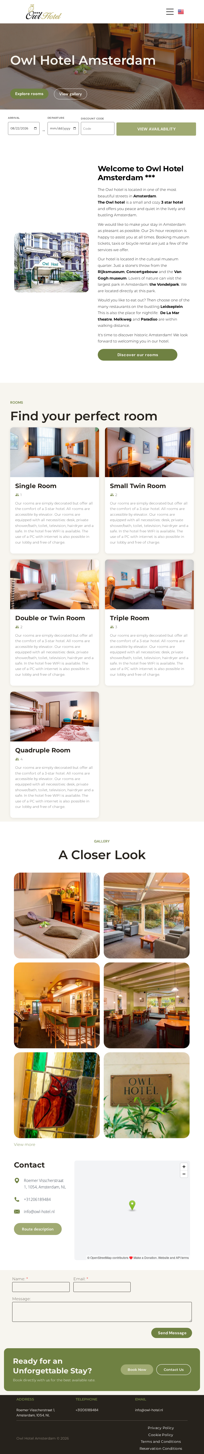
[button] (156, 129)
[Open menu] (170, 11)
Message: (21, 1298)
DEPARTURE (56, 117)
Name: (18, 1279)
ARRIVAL (14, 117)
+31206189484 (37, 1199)
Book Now (137, 1369)
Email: (79, 1279)
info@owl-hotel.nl (39, 1211)
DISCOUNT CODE (92, 118)
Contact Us (174, 1369)
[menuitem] (161, 1427)
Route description (38, 1229)
